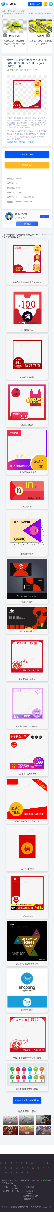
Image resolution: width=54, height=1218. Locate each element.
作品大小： (11, 192)
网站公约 (29, 1193)
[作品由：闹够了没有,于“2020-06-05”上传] (9, 216)
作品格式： (11, 183)
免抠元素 (11, 11)
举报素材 (31, 142)
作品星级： (11, 178)
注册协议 (29, 1191)
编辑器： (11, 202)
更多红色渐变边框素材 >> (27, 1100)
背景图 (27, 1133)
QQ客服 (6, 1191)
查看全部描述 (25, 127)
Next (48, 35)
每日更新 (15, 1191)
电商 (10, 1133)
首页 (4, 11)
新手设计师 (43, 1180)
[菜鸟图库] (8, 4)
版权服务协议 (12, 142)
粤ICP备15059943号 (30, 1207)
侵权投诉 (22, 142)
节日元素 (20, 11)
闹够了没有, (14, 70)
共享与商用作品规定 (29, 1196)
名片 (26, 1122)
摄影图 (43, 1122)
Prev (5, 35)
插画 (43, 1133)
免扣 (10, 1122)
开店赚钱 (27, 224)
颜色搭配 (15, 1188)
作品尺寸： (11, 197)
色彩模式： (11, 188)
